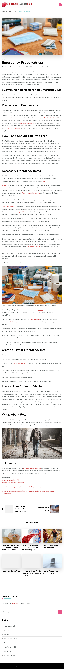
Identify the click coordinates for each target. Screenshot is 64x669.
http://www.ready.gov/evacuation (13, 483)
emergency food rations (13, 128)
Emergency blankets (34, 247)
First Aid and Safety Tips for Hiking (50, 546)
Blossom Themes (41, 666)
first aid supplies (16, 118)
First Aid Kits (8, 634)
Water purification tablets (31, 193)
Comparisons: (8, 626)
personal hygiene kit (27, 123)
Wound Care (8, 655)
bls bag (14, 322)
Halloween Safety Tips (11, 571)
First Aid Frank (6, 67)
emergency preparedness (32, 468)
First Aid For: (8, 630)
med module (35, 319)
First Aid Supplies (8, 207)
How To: (6, 643)
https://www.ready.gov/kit (10, 480)
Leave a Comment (42, 67)
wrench (40, 310)
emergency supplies (19, 364)
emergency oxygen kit (16, 212)
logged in (14, 603)
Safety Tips (5, 59)
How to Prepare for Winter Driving (50, 572)
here (43, 181)
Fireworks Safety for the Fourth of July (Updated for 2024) (31, 573)
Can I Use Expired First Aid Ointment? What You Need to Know (11, 547)
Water (4, 185)
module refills (7, 322)
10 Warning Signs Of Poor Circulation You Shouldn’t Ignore (30, 547)
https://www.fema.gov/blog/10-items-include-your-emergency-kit (24, 487)
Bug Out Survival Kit (51, 118)
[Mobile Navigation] (60, 4)
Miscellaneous (8, 647)
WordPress (58, 666)
